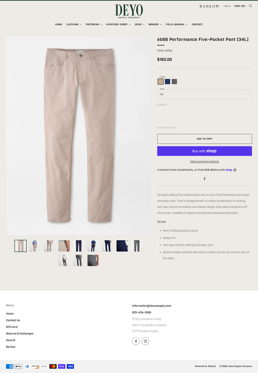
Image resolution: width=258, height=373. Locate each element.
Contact (197, 24)
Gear (138, 24)
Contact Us (13, 320)
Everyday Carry (117, 24)
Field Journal (175, 24)
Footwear (92, 24)
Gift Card (12, 327)
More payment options (204, 162)
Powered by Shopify (205, 366)
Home (58, 24)
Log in (227, 6)
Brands (154, 24)
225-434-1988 (141, 312)
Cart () (239, 6)
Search (10, 340)
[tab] (21, 246)
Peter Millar (165, 51)
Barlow (10, 347)
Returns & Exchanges (19, 334)
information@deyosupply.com (151, 306)
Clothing (73, 24)
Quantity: (162, 105)
